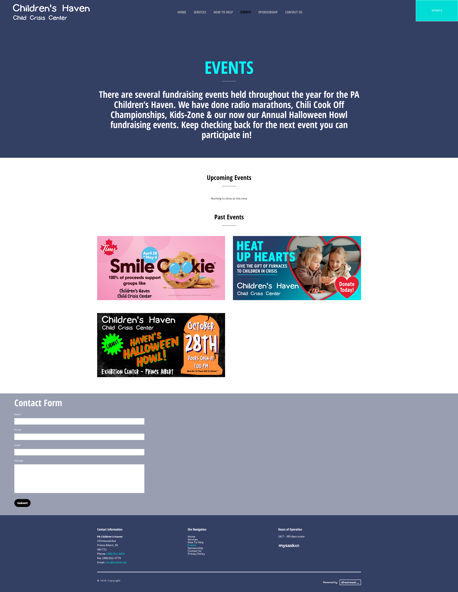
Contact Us (293, 12)
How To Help (223, 12)
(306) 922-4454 (115, 554)
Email (17, 445)
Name (18, 414)
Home (182, 12)
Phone (17, 429)
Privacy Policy (196, 554)
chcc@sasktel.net (116, 562)
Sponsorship (268, 12)
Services (200, 12)
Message (18, 460)
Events (245, 12)
